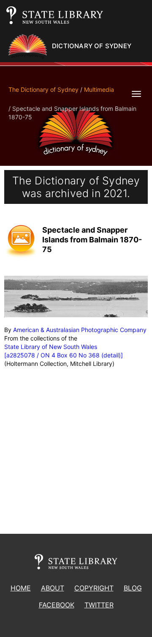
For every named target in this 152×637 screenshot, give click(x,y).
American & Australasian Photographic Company (80, 329)
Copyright (94, 588)
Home (21, 588)
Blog (133, 588)
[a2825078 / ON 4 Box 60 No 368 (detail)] (63, 355)
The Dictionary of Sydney (43, 89)
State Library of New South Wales (50, 346)
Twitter (99, 605)
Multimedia (99, 89)
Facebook (56, 605)
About (52, 588)
